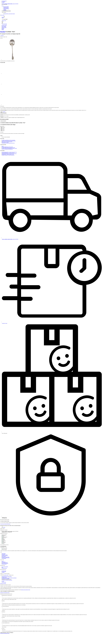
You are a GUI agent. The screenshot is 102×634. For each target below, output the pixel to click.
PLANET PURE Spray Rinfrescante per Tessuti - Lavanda (9, 148)
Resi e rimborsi (4, 556)
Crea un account (4, 20)
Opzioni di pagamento (6, 8)
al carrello (3, 2)
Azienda (3, 581)
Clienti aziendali (4, 558)
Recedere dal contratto (3, 583)
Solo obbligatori (5, 591)
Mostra (1, 135)
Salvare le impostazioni (3, 632)
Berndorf (2, 31)
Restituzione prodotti (6, 7)
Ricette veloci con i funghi (5, 142)
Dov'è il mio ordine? (6, 6)
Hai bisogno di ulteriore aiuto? (6, 557)
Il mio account (3, 553)
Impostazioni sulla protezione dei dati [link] (6, 579)
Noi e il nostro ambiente (5, 566)
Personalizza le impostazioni (11, 591)
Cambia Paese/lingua (7, 573)
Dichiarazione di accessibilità (5, 578)
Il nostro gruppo (4, 571)
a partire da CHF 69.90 (10, 3)
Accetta (1, 591)
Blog (2, 567)
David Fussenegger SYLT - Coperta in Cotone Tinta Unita (9, 152)
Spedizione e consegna (5, 555)
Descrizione (2, 106)
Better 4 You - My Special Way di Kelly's (7, 141)
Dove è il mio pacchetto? (5, 563)
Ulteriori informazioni (3, 113)
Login (2, 561)
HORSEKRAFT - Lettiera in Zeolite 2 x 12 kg (8, 154)
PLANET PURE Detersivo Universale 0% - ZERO (8, 147)
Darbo (3, 146)
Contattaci (5, 9)
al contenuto (3, 1)
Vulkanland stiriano (4, 568)
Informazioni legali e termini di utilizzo (7, 576)
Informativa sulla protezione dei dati (25, 589)
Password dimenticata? (5, 562)
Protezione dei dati (4, 577)
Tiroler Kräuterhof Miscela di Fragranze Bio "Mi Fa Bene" (9, 153)
